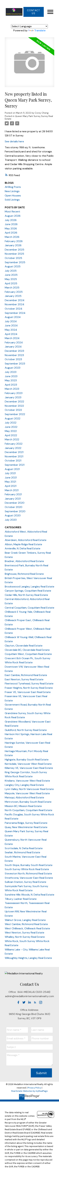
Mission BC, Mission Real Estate (23, 806)
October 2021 (13, 460)
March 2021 (12, 490)
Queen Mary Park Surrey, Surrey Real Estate (29, 117)
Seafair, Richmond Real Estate (22, 852)
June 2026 (11, 224)
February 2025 (14, 292)
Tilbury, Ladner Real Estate (21, 899)
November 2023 (14, 355)
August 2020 (13, 515)
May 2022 (11, 431)
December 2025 (14, 249)
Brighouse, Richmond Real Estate (24, 574)
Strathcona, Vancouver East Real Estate (29, 878)
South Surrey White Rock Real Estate (27, 869)
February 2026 (14, 241)
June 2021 (11, 477)
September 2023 (15, 363)
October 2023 (13, 359)
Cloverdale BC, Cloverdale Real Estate (27, 650)
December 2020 (14, 502)
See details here (14, 141)
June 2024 (11, 325)
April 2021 (10, 486)
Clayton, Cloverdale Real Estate (23, 645)
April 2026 (11, 232)
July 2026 (11, 220)
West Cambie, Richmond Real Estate (26, 924)
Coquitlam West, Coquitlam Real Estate (28, 654)
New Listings (12, 191)
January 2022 (13, 448)
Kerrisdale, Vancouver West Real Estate (28, 764)
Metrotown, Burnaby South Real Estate (28, 801)
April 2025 (11, 283)
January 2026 (13, 245)
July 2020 (11, 519)
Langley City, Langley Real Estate (24, 785)
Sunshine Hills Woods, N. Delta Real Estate (29, 894)
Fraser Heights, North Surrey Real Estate (29, 688)
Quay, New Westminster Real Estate (26, 827)
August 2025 (12, 266)
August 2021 (12, 469)
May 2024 (11, 329)
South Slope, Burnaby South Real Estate (28, 865)
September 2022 (15, 414)
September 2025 (15, 262)
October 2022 (13, 410)
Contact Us (33, 12)
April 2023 (11, 384)
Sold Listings (12, 199)
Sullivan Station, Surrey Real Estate (25, 882)
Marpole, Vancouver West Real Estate (27, 793)
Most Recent (12, 211)
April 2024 (11, 334)
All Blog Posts (13, 187)
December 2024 (14, 300)
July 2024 (11, 321)
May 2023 (11, 380)
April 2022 (11, 435)
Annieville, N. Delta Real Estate (22, 548)
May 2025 (11, 279)
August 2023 (12, 367)
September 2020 (15, 511)
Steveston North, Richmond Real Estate (28, 873)
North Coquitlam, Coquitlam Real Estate (28, 810)
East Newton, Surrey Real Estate (24, 679)
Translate (40, 30)
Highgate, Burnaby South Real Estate (27, 759)
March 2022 (12, 439)
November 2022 (14, 406)
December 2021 (14, 452)
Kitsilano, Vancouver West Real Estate (27, 780)
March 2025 (12, 287)
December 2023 (14, 351)
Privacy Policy (34, 1087)
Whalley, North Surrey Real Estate (25, 937)
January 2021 (13, 498)
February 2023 (13, 393)
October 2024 (13, 308)
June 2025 (11, 275)
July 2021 (10, 473)
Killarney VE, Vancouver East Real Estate (29, 768)
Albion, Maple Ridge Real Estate (23, 544)
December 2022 (14, 401)
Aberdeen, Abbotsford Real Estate (25, 540)
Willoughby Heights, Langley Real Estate (28, 958)
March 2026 (12, 237)
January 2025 (13, 296)
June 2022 (11, 427)
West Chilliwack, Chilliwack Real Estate (27, 928)
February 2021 (13, 494)
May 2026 (11, 228)
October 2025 (13, 258)
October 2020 (13, 507)
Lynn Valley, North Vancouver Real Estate (29, 789)
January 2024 (13, 346)
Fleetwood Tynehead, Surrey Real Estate (29, 683)
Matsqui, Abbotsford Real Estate (24, 797)
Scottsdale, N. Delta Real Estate (24, 848)
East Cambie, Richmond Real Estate (26, 675)
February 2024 (14, 342)
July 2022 (10, 422)
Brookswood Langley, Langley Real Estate (29, 586)
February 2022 (13, 443)
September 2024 (15, 313)
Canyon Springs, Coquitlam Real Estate (28, 590)
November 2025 (14, 253)
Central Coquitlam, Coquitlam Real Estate (29, 607)
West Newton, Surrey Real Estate (24, 932)
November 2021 (14, 456)
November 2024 (14, 304)
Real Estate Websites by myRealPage (29, 1091)
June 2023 (11, 376)
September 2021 (14, 465)
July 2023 (10, 372)
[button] (33, 12)
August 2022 (12, 418)
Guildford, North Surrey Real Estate (26, 730)
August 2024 (13, 317)
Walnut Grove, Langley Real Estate (25, 920)
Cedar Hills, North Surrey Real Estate (26, 595)
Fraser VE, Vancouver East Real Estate (28, 692)
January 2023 (13, 397)
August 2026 (12, 216)
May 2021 (10, 481)
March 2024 (12, 338)
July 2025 (11, 270)
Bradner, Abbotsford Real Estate (24, 561)
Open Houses (13, 195)
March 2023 (12, 389)
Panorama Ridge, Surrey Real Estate (26, 823)
